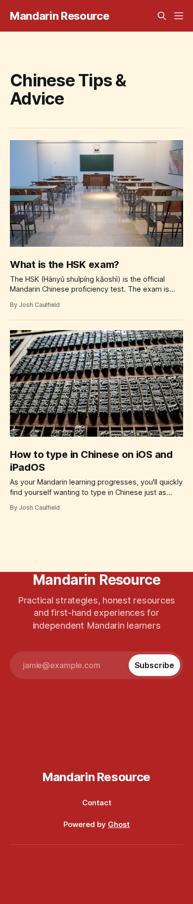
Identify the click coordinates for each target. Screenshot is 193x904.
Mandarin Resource (59, 15)
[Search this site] (162, 16)
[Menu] (179, 16)
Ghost (119, 824)
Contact (96, 802)
